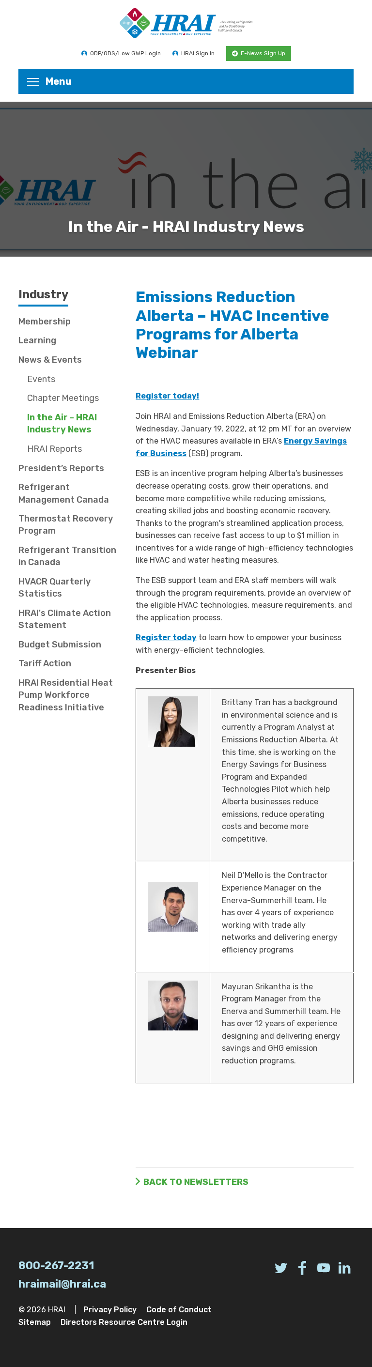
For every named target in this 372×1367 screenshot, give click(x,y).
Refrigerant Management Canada (63, 493)
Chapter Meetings (63, 398)
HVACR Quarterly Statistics (54, 587)
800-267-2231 (56, 1265)
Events (41, 379)
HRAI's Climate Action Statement (64, 619)
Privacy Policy (110, 1309)
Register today (166, 637)
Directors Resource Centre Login (124, 1322)
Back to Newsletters (195, 1182)
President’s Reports (61, 468)
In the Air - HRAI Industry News (62, 423)
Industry (43, 294)
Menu (59, 81)
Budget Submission (59, 644)
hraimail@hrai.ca (62, 1283)
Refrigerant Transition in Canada (67, 556)
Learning (37, 340)
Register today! (167, 395)
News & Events (50, 359)
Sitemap (34, 1322)
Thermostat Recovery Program (65, 524)
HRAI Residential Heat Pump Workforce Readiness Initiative (65, 694)
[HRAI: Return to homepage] (186, 23)
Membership (44, 321)
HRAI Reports (54, 449)
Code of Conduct (179, 1309)
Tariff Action (44, 663)
